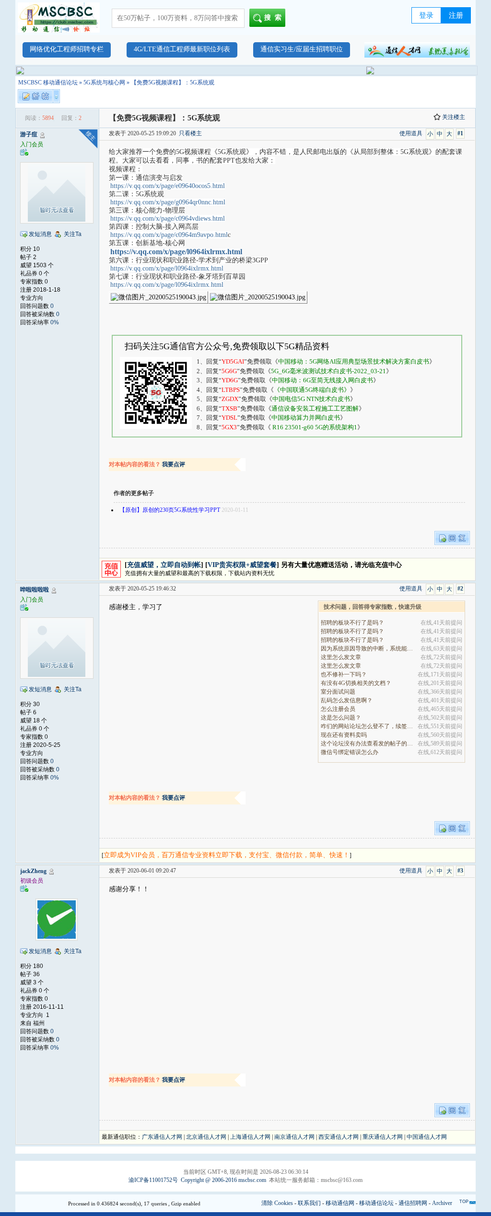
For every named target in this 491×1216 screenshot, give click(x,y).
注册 (456, 15)
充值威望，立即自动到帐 (164, 564)
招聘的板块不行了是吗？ (352, 622)
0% (54, 322)
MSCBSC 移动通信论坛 (48, 82)
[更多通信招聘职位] (417, 50)
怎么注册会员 (338, 709)
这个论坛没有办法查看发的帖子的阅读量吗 (367, 743)
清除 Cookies (277, 1203)
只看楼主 (190, 133)
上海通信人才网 (250, 1136)
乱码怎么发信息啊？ (347, 700)
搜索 (274, 17)
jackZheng (33, 871)
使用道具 (410, 133)
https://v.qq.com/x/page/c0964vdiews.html (167, 218)
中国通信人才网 (427, 1136)
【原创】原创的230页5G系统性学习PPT (169, 510)
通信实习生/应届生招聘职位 (301, 49)
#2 (460, 588)
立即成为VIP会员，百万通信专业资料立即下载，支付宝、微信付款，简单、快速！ (227, 855)
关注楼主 (453, 117)
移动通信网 (340, 1203)
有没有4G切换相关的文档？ (356, 683)
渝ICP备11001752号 (153, 1180)
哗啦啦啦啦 (34, 589)
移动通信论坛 (376, 1203)
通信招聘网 (412, 1203)
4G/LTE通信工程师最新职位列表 (182, 49)
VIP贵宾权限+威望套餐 (242, 564)
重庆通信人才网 (382, 1136)
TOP (463, 1201)
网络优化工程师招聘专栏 (67, 49)
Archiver (442, 1203)
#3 (460, 870)
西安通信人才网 (338, 1136)
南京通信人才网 (294, 1136)
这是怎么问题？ (341, 717)
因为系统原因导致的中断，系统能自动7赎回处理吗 (367, 648)
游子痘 (28, 134)
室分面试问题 (338, 691)
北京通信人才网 (206, 1136)
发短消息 (40, 234)
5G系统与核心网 (104, 82)
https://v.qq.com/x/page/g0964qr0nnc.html (167, 202)
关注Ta (73, 234)
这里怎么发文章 (341, 657)
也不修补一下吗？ (344, 674)
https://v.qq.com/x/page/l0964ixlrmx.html (176, 252)
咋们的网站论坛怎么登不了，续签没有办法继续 (367, 726)
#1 (460, 133)
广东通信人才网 (162, 1136)
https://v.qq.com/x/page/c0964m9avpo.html (169, 234)
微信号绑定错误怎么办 (349, 752)
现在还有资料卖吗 (344, 735)
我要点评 (173, 464)
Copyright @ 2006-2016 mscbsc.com (223, 1180)
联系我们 (309, 1203)
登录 (426, 15)
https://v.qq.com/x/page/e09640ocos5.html (167, 185)
